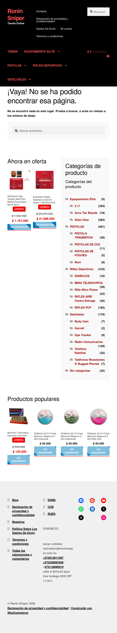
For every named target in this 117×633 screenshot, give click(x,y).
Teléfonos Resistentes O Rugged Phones (90, 361)
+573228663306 (53, 562)
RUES (51, 514)
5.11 (77, 206)
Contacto (41, 11)
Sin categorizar (80, 370)
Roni (78, 262)
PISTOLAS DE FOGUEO (84, 253)
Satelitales (77, 314)
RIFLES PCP (83, 307)
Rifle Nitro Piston (86, 290)
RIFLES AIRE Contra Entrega (85, 298)
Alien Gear (82, 220)
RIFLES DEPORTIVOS (47, 65)
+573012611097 (53, 557)
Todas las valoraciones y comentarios (22, 554)
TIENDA (12, 51)
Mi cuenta (66, 28)
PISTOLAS (14, 65)
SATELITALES (16, 79)
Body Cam (82, 321)
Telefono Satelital (80, 351)
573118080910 (54, 567)
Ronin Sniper (15, 14)
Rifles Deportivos (81, 269)
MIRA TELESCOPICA (89, 283)
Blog (15, 500)
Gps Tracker (83, 335)
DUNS (52, 500)
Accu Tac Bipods (86, 213)
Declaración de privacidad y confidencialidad (52, 20)
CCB (51, 507)
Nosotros (18, 522)
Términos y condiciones (49, 36)
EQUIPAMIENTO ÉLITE (39, 51)
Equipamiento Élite (83, 199)
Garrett (79, 328)
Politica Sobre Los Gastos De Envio (24, 531)
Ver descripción (19, 227)
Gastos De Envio (46, 28)
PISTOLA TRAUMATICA (84, 235)
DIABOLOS (82, 276)
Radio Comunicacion (89, 342)
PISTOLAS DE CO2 (87, 244)
